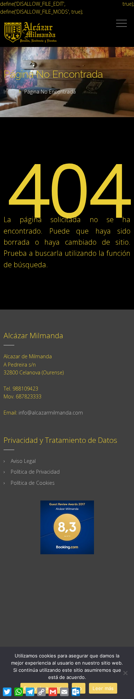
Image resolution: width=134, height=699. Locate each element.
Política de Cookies (33, 482)
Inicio (9, 91)
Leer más (103, 688)
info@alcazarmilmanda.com (51, 412)
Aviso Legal (23, 461)
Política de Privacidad (35, 471)
